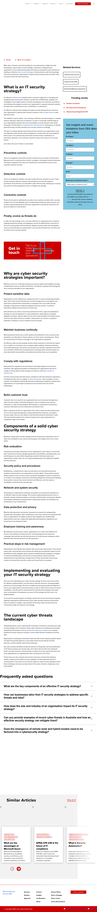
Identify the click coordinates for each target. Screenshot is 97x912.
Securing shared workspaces (76, 108)
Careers (39, 892)
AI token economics (73, 103)
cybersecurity (16, 97)
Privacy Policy (56, 892)
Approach (45, 3)
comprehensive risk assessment (33, 125)
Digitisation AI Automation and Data (78, 834)
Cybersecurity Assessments (76, 839)
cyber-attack (49, 112)
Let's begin (47, 785)
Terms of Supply (56, 895)
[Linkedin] (76, 909)
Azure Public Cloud (9, 839)
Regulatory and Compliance (44, 837)
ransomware (31, 630)
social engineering (44, 630)
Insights (39, 895)
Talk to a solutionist (83, 3)
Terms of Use (55, 898)
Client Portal (69, 3)
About (61, 3)
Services (27, 3)
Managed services (9, 834)
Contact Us (49, 251)
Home (8, 60)
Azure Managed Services (11, 837)
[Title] (15, 819)
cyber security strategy (25, 72)
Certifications (40, 898)
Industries (36, 3)
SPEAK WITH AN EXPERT (47, 48)
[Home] (10, 892)
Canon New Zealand (58, 901)
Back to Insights (24, 60)
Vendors (27, 895)
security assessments (35, 379)
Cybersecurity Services (43, 834)
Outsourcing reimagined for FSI (77, 112)
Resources (53, 3)
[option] (16, 835)
